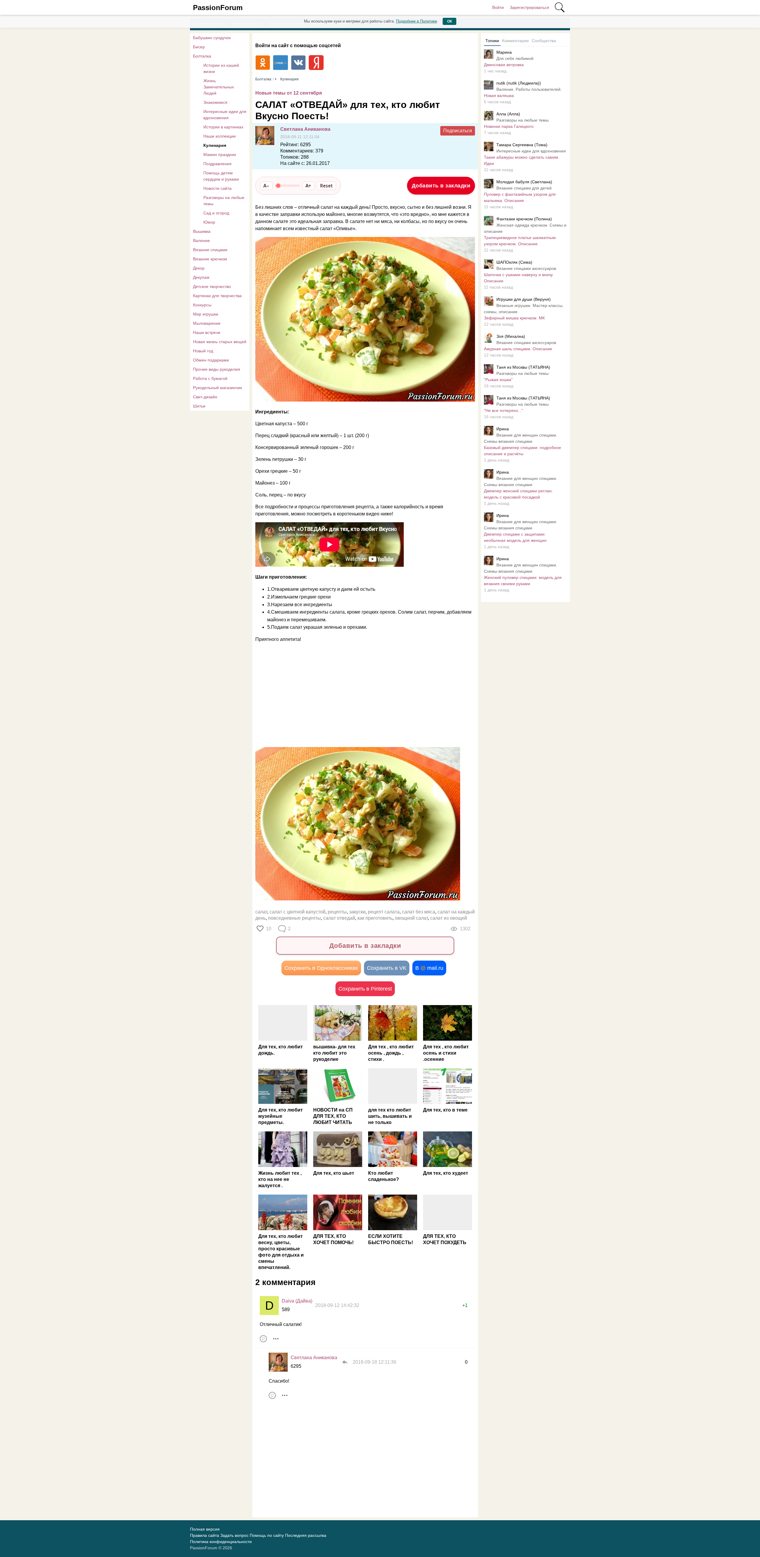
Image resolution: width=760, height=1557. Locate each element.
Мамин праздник (219, 154)
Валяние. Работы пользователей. (529, 89)
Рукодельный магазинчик (217, 387)
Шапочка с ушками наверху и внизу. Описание (519, 277)
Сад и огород (216, 213)
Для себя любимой (514, 58)
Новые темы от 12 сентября (288, 92)
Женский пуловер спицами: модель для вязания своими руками (523, 580)
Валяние (201, 240)
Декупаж (201, 277)
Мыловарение (207, 323)
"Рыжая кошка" (498, 379)
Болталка (202, 56)
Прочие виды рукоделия (216, 369)
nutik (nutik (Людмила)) (518, 83)
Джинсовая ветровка (504, 64)
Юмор (209, 222)
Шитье (199, 406)
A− (266, 186)
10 (268, 928)
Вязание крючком (210, 259)
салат (261, 911)
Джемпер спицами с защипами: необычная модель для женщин (515, 537)
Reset (326, 186)
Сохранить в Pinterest (365, 989)
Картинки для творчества (217, 295)
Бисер (199, 46)
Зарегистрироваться (529, 7)
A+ (308, 186)
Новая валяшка (499, 95)
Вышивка (201, 231)
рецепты (337, 911)
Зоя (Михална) (510, 336)
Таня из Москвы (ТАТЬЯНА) (523, 367)
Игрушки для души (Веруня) (523, 299)
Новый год (203, 350)
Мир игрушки (205, 314)
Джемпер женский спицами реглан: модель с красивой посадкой (518, 493)
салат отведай (339, 918)
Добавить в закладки (441, 186)
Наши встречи (206, 332)
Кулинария (214, 145)
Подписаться (457, 130)
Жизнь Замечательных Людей (218, 86)
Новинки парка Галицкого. (509, 126)
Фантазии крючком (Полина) (524, 218)
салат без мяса (418, 911)
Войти (498, 7)
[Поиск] (559, 7)
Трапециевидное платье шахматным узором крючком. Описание (520, 240)
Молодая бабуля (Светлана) (524, 181)
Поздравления (217, 163)
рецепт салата (384, 911)
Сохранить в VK (386, 968)
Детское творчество (212, 286)
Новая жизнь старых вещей (219, 341)
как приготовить (374, 918)
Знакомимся (215, 102)
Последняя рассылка (305, 1535)
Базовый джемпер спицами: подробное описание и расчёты (522, 450)
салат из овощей (448, 918)
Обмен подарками (211, 360)
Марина (504, 52)
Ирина (502, 428)
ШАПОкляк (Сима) (514, 262)
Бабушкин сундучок (212, 37)
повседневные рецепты (294, 918)
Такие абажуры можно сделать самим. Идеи (521, 160)
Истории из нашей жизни (221, 68)
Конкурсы (202, 305)
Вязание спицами (210, 249)
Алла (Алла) (508, 114)
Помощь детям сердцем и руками (221, 176)
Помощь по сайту (267, 1535)
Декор (199, 268)
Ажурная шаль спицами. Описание (518, 348)
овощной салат (411, 918)
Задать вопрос (234, 1535)
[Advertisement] (362, 695)
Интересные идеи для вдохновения (224, 114)
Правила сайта (204, 1535)
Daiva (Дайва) (297, 1300)
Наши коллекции (219, 136)
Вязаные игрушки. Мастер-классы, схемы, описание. (523, 308)
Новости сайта (217, 188)
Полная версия (205, 1529)
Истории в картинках (223, 127)
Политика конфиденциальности (221, 1541)
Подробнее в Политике (416, 21)
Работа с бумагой (210, 378)
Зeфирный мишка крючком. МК (514, 318)
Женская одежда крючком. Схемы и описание (525, 228)
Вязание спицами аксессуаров (526, 268)
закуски (357, 911)
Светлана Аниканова (305, 129)
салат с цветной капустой (297, 911)
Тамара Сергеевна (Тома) (521, 144)
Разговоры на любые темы (223, 200)
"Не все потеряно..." (503, 410)
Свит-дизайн (205, 396)
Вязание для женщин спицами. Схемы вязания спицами (520, 438)
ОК (449, 21)
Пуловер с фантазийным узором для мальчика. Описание (520, 197)
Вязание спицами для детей (524, 188)
